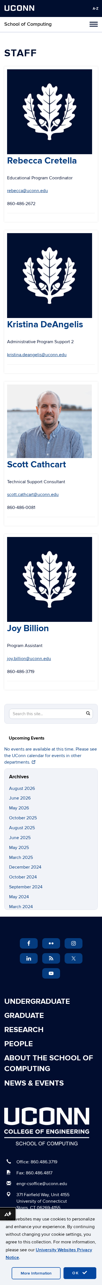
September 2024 (25, 887)
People (18, 1043)
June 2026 (20, 798)
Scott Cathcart (36, 464)
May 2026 (19, 808)
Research (24, 1029)
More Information (36, 1273)
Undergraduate (37, 1001)
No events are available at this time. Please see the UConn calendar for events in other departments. (50, 755)
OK (76, 1273)
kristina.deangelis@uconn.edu (37, 355)
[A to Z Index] (95, 8)
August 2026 (22, 788)
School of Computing (28, 24)
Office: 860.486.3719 (36, 1162)
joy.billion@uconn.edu (29, 658)
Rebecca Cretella (42, 160)
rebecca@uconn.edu (27, 191)
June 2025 (20, 838)
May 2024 (19, 897)
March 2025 (21, 857)
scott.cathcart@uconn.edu (33, 494)
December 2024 (25, 867)
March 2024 (21, 907)
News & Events (34, 1083)
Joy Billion (28, 628)
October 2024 (23, 877)
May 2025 (19, 847)
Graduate (24, 1015)
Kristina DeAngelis (45, 324)
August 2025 (22, 828)
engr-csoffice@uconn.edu (41, 1184)
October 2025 (23, 818)
